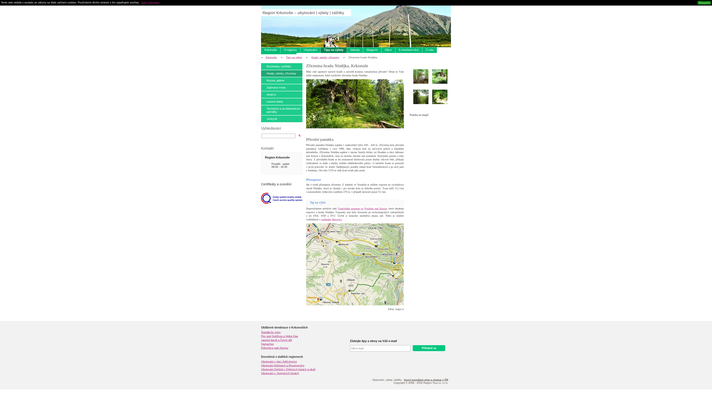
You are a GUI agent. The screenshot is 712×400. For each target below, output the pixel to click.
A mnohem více (409, 49)
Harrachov (267, 344)
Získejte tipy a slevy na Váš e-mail (373, 341)
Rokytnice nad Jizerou (274, 347)
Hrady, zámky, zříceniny (325, 57)
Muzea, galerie (275, 80)
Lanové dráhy (275, 101)
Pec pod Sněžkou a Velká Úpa (279, 336)
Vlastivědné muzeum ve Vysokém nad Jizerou (362, 208)
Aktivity (355, 49)
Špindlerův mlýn (271, 332)
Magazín (372, 49)
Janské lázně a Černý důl (276, 340)
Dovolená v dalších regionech (282, 356)
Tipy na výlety (333, 49)
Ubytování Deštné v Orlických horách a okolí (288, 369)
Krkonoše (270, 49)
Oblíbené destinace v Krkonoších (284, 327)
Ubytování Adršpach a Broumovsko (282, 365)
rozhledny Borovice (331, 219)
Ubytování (310, 49)
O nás (430, 49)
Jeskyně (272, 118)
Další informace (150, 2)
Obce (388, 49)
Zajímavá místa (276, 87)
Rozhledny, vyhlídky (279, 66)
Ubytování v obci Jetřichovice (279, 361)
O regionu (290, 49)
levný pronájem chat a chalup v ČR (426, 379)
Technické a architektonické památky (283, 110)
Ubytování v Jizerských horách (280, 373)
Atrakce (271, 94)
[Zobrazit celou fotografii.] (424, 76)
